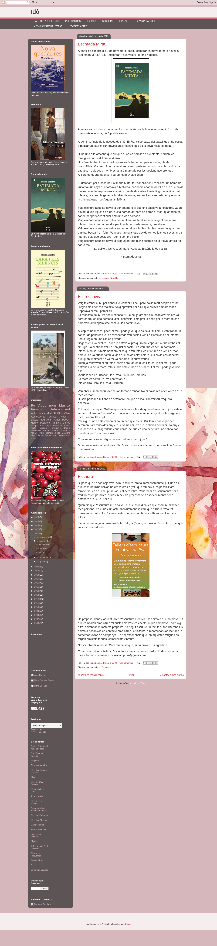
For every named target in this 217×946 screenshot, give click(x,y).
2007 (36, 619)
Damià (67, 428)
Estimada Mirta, (92, 44)
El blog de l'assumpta (36, 854)
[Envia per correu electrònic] (144, 273)
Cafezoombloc (37, 825)
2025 (36, 517)
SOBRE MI (107, 21)
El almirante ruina (39, 765)
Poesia (66, 419)
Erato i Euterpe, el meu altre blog (39, 747)
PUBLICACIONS (73, 21)
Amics (52, 416)
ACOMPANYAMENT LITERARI (48, 26)
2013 (36, 595)
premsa (33, 438)
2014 (36, 591)
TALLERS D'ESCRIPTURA (46, 21)
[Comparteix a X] (150, 273)
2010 (36, 607)
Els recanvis (89, 296)
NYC (55, 435)
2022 (36, 529)
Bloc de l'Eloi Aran (39, 815)
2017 (36, 579)
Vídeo (41, 405)
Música (64, 405)
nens (53, 405)
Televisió (61, 435)
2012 (36, 599)
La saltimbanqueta (39, 870)
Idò (35, 11)
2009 (36, 611)
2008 (36, 615)
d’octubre (41, 541)
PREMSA (91, 21)
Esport (54, 430)
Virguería (35, 761)
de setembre (43, 557)
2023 (36, 525)
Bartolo (67, 425)
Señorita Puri (37, 860)
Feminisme (56, 428)
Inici (131, 675)
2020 (36, 567)
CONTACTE (124, 21)
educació (38, 413)
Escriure (105, 278)
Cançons (66, 433)
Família (36, 409)
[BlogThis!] (147, 273)
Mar (44, 430)
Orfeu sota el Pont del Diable (39, 847)
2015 (36, 587)
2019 (36, 571)
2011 (36, 603)
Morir (49, 413)
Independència (46, 433)
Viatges (34, 425)
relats (33, 428)
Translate (41, 732)
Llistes (34, 419)
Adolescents (38, 416)
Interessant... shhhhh (37, 835)
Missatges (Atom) (138, 683)
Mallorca (45, 422)
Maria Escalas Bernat (44, 680)
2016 (36, 583)
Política (58, 413)
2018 (36, 575)
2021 (36, 533)
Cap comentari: (126, 274)
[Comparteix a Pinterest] (156, 273)
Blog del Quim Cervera (37, 783)
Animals (56, 422)
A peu (33, 865)
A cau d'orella (37, 796)
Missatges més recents (91, 675)
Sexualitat (57, 425)
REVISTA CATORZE (146, 21)
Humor (35, 422)
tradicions (46, 419)
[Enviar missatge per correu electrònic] (138, 274)
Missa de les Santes (41, 435)
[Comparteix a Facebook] (153, 273)
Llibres (66, 422)
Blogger (128, 924)
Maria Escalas (40, 686)
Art (48, 430)
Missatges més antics (171, 675)
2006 (36, 623)
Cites (67, 413)
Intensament (60, 409)
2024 (36, 521)
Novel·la (114, 278)
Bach (68, 435)
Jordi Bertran (40, 675)
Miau (33, 777)
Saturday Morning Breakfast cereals (39, 809)
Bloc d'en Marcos (39, 820)
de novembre (43, 537)
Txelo (57, 433)
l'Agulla (34, 841)
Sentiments (36, 430)
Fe (33, 405)
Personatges (45, 425)
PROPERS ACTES (78, 26)
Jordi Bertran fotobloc (37, 754)
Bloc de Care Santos (37, 802)
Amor (57, 419)
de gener (41, 561)
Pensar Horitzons (39, 829)
